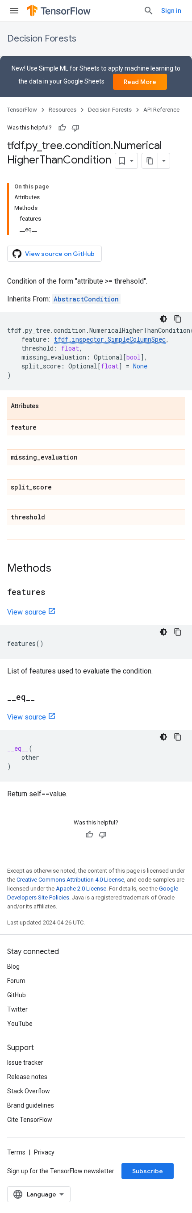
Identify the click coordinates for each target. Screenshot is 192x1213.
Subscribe (147, 1171)
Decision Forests (41, 38)
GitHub (16, 995)
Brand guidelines (30, 1105)
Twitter (17, 1009)
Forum (16, 980)
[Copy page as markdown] (150, 160)
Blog (13, 966)
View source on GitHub (60, 254)
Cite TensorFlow (29, 1119)
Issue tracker (25, 1062)
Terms (16, 1152)
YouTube (20, 1023)
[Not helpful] (75, 127)
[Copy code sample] (178, 319)
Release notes (27, 1076)
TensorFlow (22, 109)
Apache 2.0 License (81, 888)
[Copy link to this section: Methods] (60, 569)
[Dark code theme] (163, 319)
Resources (62, 109)
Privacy (44, 1152)
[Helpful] (62, 127)
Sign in (171, 10)
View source (26, 612)
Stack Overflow (28, 1091)
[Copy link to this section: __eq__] (44, 697)
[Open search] (148, 10)
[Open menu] (14, 10)
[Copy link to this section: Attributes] (48, 406)
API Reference (161, 109)
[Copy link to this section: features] (54, 592)
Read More (140, 82)
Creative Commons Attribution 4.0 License (70, 879)
